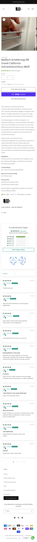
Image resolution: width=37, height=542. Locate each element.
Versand (9, 84)
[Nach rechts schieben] (22, 54)
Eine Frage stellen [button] (18, 250)
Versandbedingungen (10, 490)
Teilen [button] (4, 212)
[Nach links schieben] (15, 54)
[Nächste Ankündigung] (34, 2)
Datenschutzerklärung (10, 482)
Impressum (7, 494)
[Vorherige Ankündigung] (3, 2)
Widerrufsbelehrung (9, 478)
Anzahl (3, 74)
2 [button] (16, 461)
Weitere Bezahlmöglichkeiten (18, 98)
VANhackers (11, 535)
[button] (4, 9)
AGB (5, 486)
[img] (7, 280)
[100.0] (13, 260)
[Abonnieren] (31, 511)
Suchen (6, 474)
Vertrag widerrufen (11, 498)
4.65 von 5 (23, 231)
